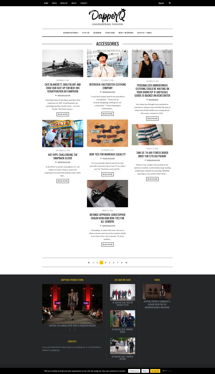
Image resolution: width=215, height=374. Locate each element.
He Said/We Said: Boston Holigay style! (122, 303)
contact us (55, 350)
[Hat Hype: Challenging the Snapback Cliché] (62, 133)
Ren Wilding (153, 100)
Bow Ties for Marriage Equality (107, 154)
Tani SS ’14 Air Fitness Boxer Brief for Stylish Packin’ (152, 154)
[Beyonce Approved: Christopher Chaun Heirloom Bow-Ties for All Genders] (107, 193)
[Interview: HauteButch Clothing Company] (107, 63)
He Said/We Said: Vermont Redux (122, 330)
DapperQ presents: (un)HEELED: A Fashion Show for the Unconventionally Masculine (157, 304)
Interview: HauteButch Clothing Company (107, 86)
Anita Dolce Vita (64, 95)
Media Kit (64, 3)
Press (54, 3)
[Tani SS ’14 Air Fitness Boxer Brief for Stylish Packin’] (152, 134)
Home (46, 3)
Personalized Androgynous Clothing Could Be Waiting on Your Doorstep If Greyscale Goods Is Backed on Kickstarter (152, 90)
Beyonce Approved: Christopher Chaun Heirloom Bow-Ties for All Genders (107, 218)
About (74, 3)
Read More (63, 114)
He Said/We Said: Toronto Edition (122, 357)
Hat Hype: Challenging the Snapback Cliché (63, 156)
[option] (72, 305)
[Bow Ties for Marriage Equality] (107, 133)
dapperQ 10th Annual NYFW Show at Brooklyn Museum (72, 325)
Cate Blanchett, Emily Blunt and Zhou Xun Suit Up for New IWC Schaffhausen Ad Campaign (63, 87)
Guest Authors (109, 158)
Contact (83, 3)
